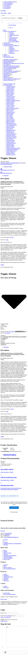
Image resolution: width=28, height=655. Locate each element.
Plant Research (6, 75)
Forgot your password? (6, 617)
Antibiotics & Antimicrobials (10, 59)
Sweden (10, 141)
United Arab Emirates (13, 148)
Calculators (11, 49)
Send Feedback (14, 507)
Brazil (9, 91)
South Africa (11, 136)
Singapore (10, 135)
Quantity (3, 335)
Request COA (6, 55)
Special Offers (6, 42)
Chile (9, 95)
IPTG (4, 30)
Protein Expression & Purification (11, 78)
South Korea (11, 137)
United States (11, 150)
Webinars (11, 52)
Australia (10, 87)
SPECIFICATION (5, 163)
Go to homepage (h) (8, 3)
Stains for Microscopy (8, 80)
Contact (5, 586)
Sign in (2, 619)
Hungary (10, 109)
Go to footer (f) (6, 8)
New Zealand (11, 125)
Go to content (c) (7, 7)
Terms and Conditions (14, 41)
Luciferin (5, 564)
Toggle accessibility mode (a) (10, 1)
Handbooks (11, 48)
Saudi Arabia (11, 134)
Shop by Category (7, 567)
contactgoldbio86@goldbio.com (11, 537)
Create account (4, 621)
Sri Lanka (10, 140)
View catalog (4, 13)
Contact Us (11, 33)
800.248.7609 (8, 533)
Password (6, 615)
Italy (9, 116)
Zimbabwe (10, 154)
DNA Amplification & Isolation (10, 67)
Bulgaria (10, 92)
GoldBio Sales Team (14, 35)
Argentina (10, 86)
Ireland (10, 113)
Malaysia (10, 121)
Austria (10, 89)
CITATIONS (23, 163)
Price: (2, 327)
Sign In (5, 550)
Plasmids (5, 76)
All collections (11, 31)
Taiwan (10, 144)
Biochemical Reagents (8, 60)
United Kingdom (12, 149)
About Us (5, 31)
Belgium (10, 90)
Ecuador (10, 101)
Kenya (10, 118)
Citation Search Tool (14, 50)
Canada (10, 94)
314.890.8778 (7, 534)
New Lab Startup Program (9, 568)
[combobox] (11, 18)
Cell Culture (6, 64)
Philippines (11, 130)
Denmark (10, 99)
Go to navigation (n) (8, 4)
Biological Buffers (7, 62)
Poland (10, 131)
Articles (11, 46)
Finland (10, 103)
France (10, 104)
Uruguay (10, 152)
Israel (9, 114)
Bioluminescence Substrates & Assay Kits (13, 63)
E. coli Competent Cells (9, 68)
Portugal (10, 132)
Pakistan (10, 127)
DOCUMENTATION (14, 163)
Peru (9, 128)
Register (5, 551)
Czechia (10, 98)
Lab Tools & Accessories (9, 72)
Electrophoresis (7, 69)
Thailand (10, 145)
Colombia (10, 96)
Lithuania (10, 119)
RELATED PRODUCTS (6, 164)
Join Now (3, 530)
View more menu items (8, 57)
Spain (9, 139)
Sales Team (6, 587)
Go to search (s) (7, 5)
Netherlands (11, 123)
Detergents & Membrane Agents (10, 66)
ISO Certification (13, 40)
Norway (10, 126)
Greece (10, 107)
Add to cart (3, 344)
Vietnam (10, 153)
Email (2, 613)
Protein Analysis (7, 77)
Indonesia (10, 112)
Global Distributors (13, 37)
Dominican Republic (13, 100)
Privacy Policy (6, 559)
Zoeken (20, 18)
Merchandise (6, 73)
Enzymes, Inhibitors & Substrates (11, 71)
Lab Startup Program (8, 44)
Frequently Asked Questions (9, 555)
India (9, 110)
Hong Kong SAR (12, 108)
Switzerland (11, 143)
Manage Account (7, 552)
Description (6, 175)
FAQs (10, 36)
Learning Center (7, 45)
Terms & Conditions (8, 558)
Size (8, 331)
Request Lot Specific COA (8, 170)
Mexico (10, 122)
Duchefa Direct (12, 39)
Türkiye (10, 146)
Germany (10, 105)
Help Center (12, 53)
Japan (9, 117)
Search (3, 18)
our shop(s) (12, 331)
